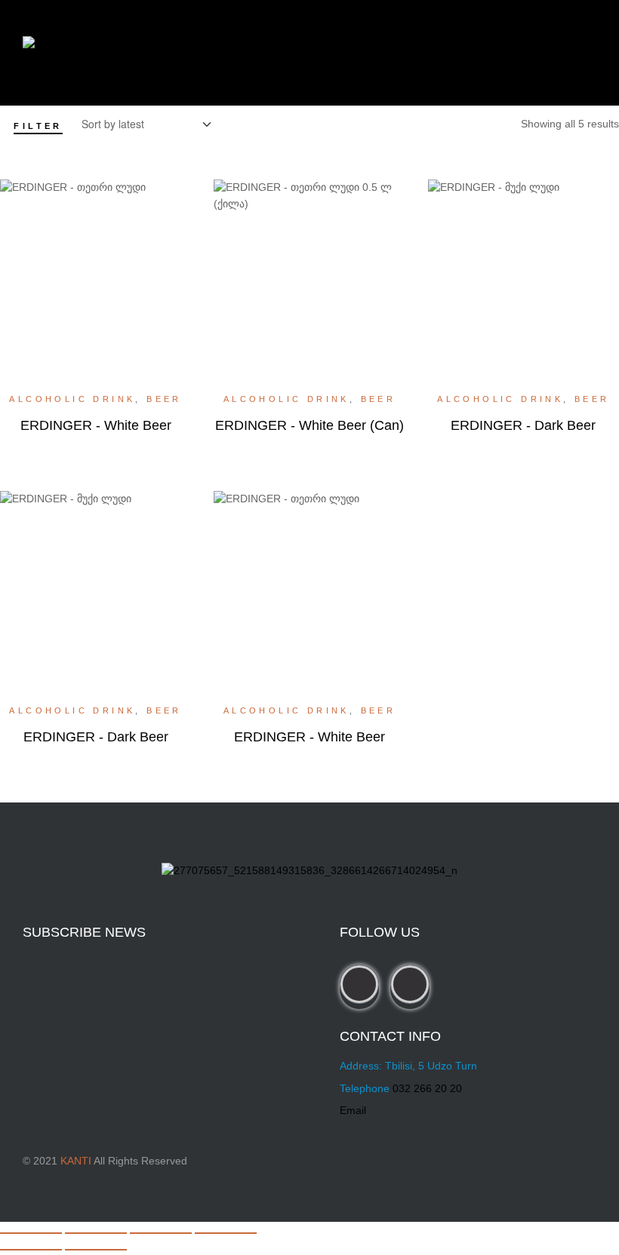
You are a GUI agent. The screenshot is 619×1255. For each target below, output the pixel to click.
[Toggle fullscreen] (96, 1233)
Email (353, 1110)
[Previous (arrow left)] (31, 1249)
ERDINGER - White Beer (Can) (309, 425)
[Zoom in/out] (31, 1233)
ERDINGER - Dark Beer (523, 425)
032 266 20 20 (427, 1088)
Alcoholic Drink (72, 399)
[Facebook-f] (359, 984)
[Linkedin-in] (410, 984)
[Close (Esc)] (226, 1233)
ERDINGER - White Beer (95, 425)
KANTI (75, 1161)
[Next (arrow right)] (96, 1249)
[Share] (161, 1233)
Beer (164, 399)
